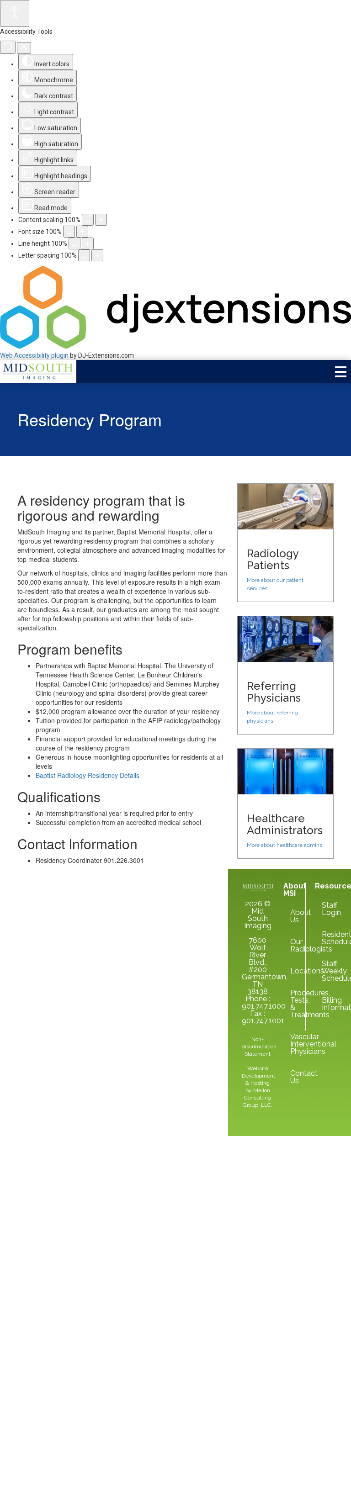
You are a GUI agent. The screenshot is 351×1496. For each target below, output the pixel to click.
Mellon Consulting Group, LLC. (257, 1097)
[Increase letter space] (97, 255)
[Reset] (8, 47)
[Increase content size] (101, 220)
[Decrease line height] (74, 243)
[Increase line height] (88, 243)
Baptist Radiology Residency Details (87, 775)
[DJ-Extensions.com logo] (175, 346)
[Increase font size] (82, 232)
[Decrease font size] (69, 232)
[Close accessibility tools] (24, 48)
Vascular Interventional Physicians (293, 1044)
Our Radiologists (293, 945)
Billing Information (325, 1004)
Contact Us (293, 1077)
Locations (293, 971)
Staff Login (325, 909)
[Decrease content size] (88, 220)
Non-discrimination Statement (259, 1046)
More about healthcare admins (284, 845)
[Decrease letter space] (84, 255)
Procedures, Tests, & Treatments (293, 1004)
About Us (293, 916)
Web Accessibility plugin (34, 355)
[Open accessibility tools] (14, 13)
